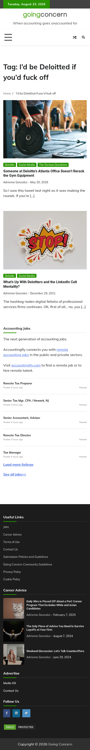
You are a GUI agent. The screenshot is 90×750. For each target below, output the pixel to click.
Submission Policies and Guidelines (25, 556)
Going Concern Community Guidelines (27, 564)
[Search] (83, 37)
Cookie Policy (11, 579)
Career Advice (12, 534)
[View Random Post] (74, 37)
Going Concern (60, 744)
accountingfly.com (26, 365)
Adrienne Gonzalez (15, 182)
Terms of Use (11, 542)
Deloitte (9, 164)
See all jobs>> (14, 474)
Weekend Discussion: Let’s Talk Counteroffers (55, 651)
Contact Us (10, 549)
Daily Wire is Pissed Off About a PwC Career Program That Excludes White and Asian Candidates (54, 605)
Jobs (6, 527)
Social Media (27, 164)
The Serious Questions (53, 164)
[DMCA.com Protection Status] (19, 729)
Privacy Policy (12, 572)
